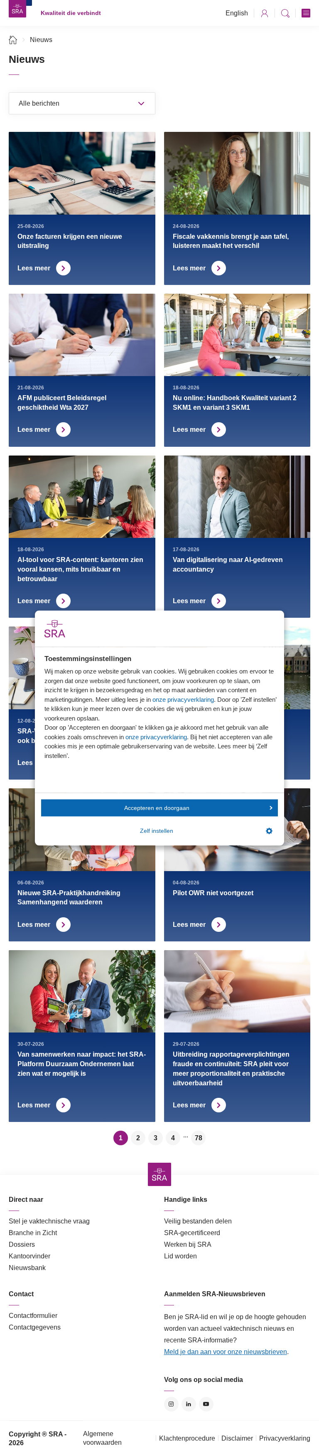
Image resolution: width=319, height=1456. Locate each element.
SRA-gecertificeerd (192, 1232)
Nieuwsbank (27, 1267)
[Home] (13, 39)
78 (198, 1138)
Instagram (171, 1404)
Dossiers (22, 1244)
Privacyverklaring (284, 1438)
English (237, 13)
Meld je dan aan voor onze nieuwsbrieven (225, 1351)
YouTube (206, 1404)
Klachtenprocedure (187, 1438)
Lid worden (180, 1256)
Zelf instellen (156, 831)
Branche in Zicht (33, 1232)
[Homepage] (17, 8)
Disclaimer (237, 1438)
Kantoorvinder (29, 1256)
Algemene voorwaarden (102, 1438)
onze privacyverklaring (183, 699)
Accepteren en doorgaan (156, 808)
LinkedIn (189, 1404)
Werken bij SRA (187, 1244)
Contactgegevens (35, 1327)
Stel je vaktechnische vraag (49, 1221)
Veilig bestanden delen (198, 1221)
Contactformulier (33, 1315)
